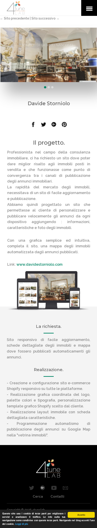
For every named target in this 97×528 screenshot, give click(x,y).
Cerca (38, 496)
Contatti (57, 496)
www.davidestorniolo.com (39, 264)
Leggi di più (21, 524)
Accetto (81, 514)
